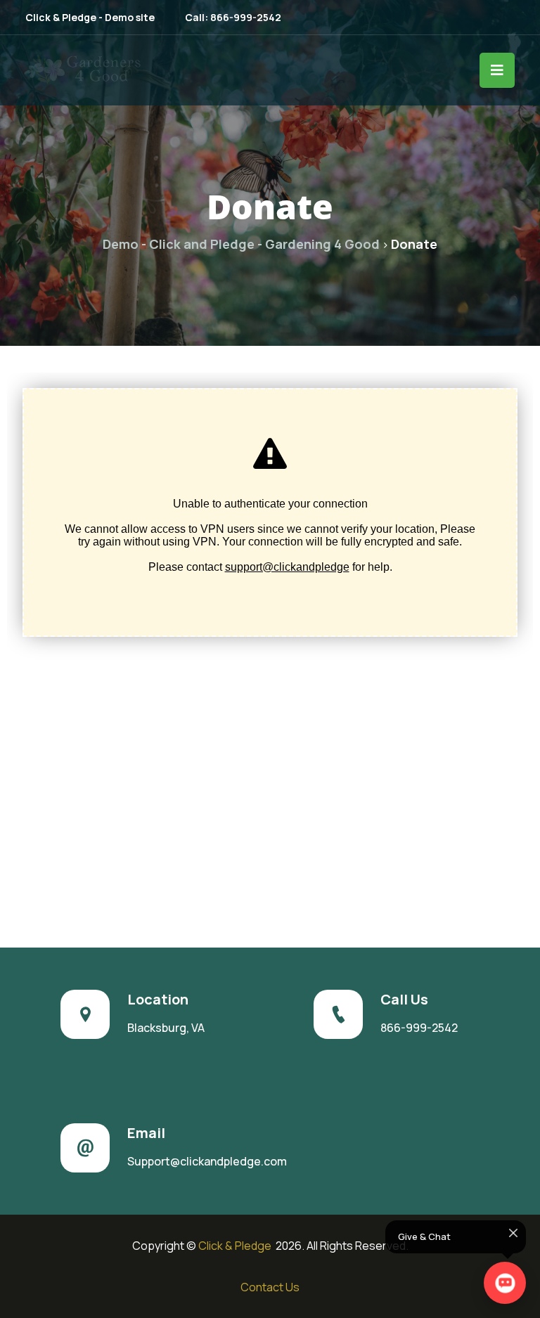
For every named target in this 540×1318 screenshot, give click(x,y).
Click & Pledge (236, 1245)
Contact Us (270, 1287)
